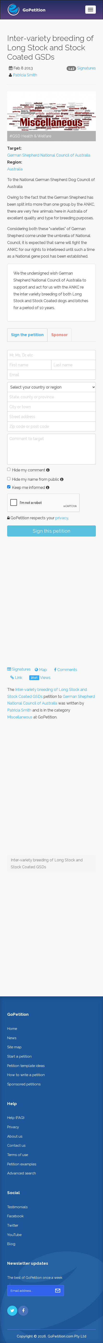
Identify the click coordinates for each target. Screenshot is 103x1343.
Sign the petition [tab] (27, 335)
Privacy (13, 1127)
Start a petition (19, 1056)
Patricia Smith (25, 75)
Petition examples (21, 1164)
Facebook (15, 1216)
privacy (61, 518)
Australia (15, 169)
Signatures (86, 68)
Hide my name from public (35, 479)
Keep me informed (28, 487)
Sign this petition (51, 531)
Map (42, 669)
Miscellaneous (19, 717)
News (11, 1038)
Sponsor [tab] (59, 335)
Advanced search (21, 1173)
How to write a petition (26, 1075)
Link (18, 677)
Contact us (16, 1145)
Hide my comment (28, 470)
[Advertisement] (51, 597)
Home (12, 1029)
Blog (11, 1244)
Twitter (12, 1225)
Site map (14, 1047)
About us (14, 1136)
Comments (66, 669)
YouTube (14, 1235)
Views (41, 677)
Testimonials (17, 1207)
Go (57, 1290)
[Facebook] (23, 1311)
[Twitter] (12, 1311)
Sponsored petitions (23, 1084)
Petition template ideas (26, 1066)
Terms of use (17, 1155)
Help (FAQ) (15, 1118)
